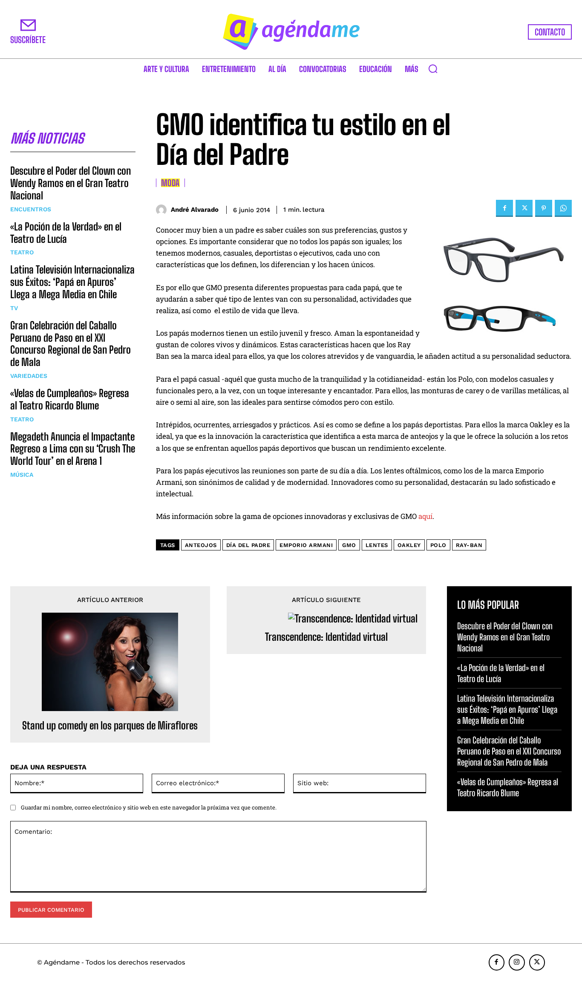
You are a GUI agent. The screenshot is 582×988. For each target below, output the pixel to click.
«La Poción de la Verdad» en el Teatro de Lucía (65, 232)
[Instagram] (517, 962)
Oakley (409, 545)
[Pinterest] (543, 208)
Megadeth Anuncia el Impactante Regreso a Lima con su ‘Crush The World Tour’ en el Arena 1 (72, 448)
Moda (170, 183)
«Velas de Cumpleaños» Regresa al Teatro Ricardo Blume (69, 399)
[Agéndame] (291, 32)
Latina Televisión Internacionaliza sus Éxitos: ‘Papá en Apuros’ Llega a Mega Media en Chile (72, 281)
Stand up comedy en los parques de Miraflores (110, 726)
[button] (433, 68)
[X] (524, 208)
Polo (438, 545)
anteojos (201, 545)
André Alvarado (195, 209)
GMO (349, 545)
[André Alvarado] (163, 210)
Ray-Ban (469, 545)
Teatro (22, 252)
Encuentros (30, 209)
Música (21, 475)
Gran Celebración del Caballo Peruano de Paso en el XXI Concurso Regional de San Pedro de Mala (70, 343)
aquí (425, 516)
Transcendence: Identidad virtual (326, 637)
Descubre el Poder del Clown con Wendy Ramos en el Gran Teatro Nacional (70, 183)
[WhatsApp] (563, 208)
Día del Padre (248, 545)
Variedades (28, 376)
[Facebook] (504, 208)
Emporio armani (306, 545)
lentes (377, 545)
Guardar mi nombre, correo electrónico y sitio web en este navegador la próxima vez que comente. (149, 807)
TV (14, 308)
